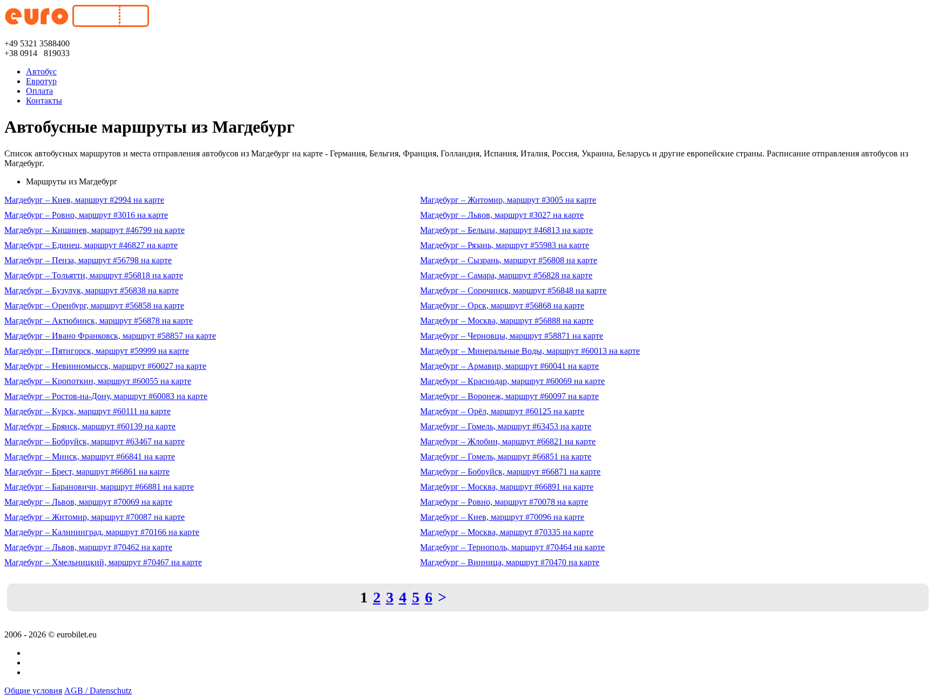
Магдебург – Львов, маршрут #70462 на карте (88, 547)
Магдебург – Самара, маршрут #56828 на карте (506, 275)
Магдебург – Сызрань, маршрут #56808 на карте (508, 260)
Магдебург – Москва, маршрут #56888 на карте (506, 320)
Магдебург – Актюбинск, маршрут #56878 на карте (98, 320)
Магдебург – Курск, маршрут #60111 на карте (87, 411)
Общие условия (33, 690)
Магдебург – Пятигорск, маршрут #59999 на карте (96, 350)
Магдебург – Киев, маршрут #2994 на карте (84, 199)
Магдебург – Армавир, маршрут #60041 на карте (509, 365)
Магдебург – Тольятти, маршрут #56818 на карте (93, 275)
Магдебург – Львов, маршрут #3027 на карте (502, 214)
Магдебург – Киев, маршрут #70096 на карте (502, 516)
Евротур (41, 81)
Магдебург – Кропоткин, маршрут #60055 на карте (97, 381)
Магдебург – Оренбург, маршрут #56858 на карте (94, 305)
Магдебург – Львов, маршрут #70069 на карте (88, 501)
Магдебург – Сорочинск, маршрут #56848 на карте (513, 290)
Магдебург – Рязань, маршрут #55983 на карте (504, 245)
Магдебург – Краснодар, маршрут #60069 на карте (512, 381)
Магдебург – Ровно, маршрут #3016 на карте (86, 214)
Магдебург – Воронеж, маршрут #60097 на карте (509, 396)
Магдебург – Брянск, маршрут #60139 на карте (89, 426)
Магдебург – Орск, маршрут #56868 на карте (502, 305)
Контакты (44, 100)
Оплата (39, 90)
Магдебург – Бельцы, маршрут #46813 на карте (506, 230)
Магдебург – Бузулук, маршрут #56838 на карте (91, 290)
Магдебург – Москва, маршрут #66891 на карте (506, 486)
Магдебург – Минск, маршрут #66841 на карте (89, 456)
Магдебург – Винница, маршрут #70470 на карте (509, 562)
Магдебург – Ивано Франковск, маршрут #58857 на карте (110, 335)
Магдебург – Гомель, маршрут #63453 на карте (505, 426)
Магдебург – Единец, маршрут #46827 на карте (91, 245)
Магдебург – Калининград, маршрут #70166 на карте (101, 532)
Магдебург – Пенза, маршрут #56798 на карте (88, 260)
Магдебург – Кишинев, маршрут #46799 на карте (94, 230)
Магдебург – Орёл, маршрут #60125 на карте (502, 411)
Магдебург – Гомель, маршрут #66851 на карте (505, 456)
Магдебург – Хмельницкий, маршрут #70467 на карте (103, 562)
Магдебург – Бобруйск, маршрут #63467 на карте (94, 441)
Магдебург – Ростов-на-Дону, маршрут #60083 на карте (105, 396)
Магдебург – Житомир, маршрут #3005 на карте (508, 199)
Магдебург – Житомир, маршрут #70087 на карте (94, 516)
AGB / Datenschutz (98, 690)
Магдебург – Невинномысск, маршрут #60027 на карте (105, 365)
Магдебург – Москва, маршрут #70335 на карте (506, 532)
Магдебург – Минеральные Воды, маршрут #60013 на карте (530, 350)
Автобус (41, 71)
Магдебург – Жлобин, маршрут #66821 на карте (508, 441)
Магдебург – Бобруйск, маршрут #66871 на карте (510, 471)
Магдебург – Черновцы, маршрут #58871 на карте (511, 335)
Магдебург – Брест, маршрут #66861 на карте (87, 471)
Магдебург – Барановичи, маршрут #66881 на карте (99, 486)
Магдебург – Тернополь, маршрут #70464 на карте (512, 547)
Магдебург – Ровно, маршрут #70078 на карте (504, 501)
